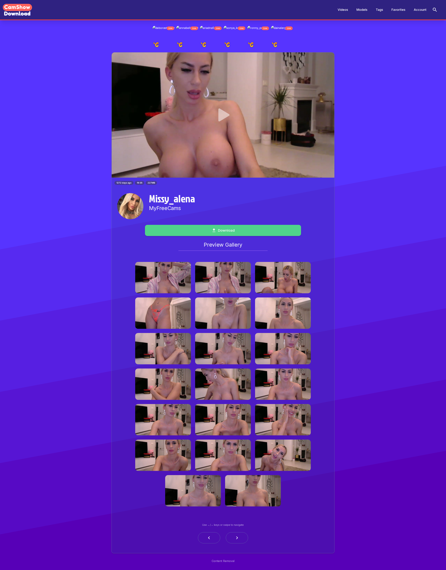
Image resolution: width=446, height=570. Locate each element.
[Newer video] (237, 538)
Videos (343, 9)
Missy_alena (172, 199)
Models (361, 9)
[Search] (434, 10)
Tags (379, 9)
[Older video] (209, 538)
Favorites (398, 9)
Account (420, 9)
